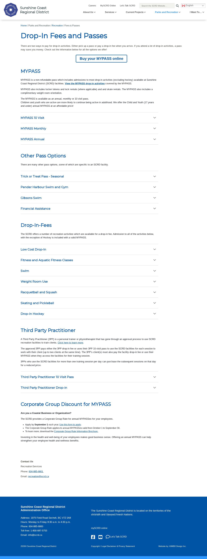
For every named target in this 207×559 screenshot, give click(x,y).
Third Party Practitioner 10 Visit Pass (47, 377)
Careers (92, 5)
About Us (88, 12)
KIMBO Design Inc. (177, 546)
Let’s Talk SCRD (127, 5)
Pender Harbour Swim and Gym (44, 187)
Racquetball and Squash (39, 292)
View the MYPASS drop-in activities (85, 83)
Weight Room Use (34, 281)
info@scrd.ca (35, 535)
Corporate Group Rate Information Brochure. (76, 431)
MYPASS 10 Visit (32, 118)
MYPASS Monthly (33, 128)
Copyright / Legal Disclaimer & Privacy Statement (113, 546)
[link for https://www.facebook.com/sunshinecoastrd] (93, 537)
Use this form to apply (70, 424)
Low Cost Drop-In (33, 249)
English (189, 5)
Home (24, 25)
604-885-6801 (36, 471)
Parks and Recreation (166, 12)
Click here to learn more (70, 342)
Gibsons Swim (31, 198)
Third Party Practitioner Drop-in (44, 387)
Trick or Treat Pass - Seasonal (42, 176)
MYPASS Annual (32, 139)
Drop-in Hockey (32, 313)
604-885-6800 (36, 526)
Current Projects (134, 12)
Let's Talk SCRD (118, 536)
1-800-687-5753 (39, 530)
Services (109, 12)
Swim (25, 271)
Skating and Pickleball (37, 303)
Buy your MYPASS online (101, 58)
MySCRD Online (108, 5)
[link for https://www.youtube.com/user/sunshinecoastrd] (100, 537)
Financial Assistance (35, 208)
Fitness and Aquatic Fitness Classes (47, 260)
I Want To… (196, 12)
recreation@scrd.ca (38, 476)
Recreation (57, 25)
